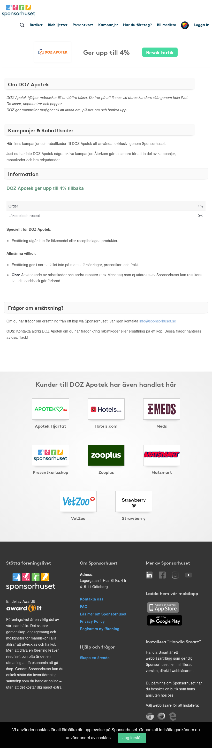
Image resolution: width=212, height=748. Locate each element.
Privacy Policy (92, 621)
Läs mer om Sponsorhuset (103, 613)
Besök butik (160, 52)
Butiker (36, 24)
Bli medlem (166, 24)
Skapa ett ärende (95, 657)
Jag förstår (132, 738)
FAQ (83, 606)
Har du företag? (137, 24)
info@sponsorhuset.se (157, 320)
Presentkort (83, 24)
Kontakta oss (91, 599)
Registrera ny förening (99, 628)
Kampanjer (108, 24)
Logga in (201, 24)
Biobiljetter (57, 24)
